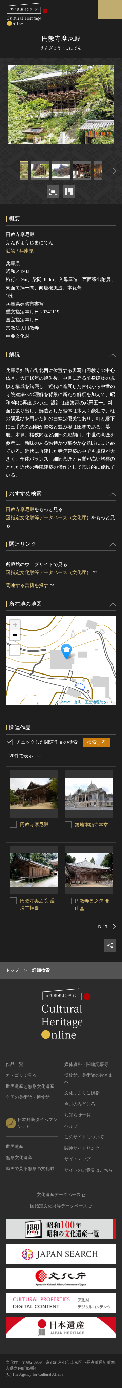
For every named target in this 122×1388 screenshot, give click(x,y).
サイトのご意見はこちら (88, 1170)
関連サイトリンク (82, 1148)
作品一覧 (14, 1064)
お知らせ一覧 (77, 1114)
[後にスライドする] (113, 170)
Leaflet (64, 701)
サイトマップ (77, 1158)
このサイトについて (84, 1136)
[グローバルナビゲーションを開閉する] (110, 9)
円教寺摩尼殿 (20, 509)
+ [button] (15, 625)
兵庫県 (26, 250)
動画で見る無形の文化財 (30, 1168)
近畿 (10, 250)
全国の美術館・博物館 (28, 1097)
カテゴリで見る (21, 1075)
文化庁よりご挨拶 (82, 1092)
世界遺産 (14, 1146)
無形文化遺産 (19, 1157)
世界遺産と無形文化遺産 (30, 1086)
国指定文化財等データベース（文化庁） (48, 517)
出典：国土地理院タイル (94, 701)
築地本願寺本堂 (91, 824)
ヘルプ (71, 1126)
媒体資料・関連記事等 (86, 1064)
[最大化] (15, 650)
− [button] (15, 635)
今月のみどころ (79, 1104)
